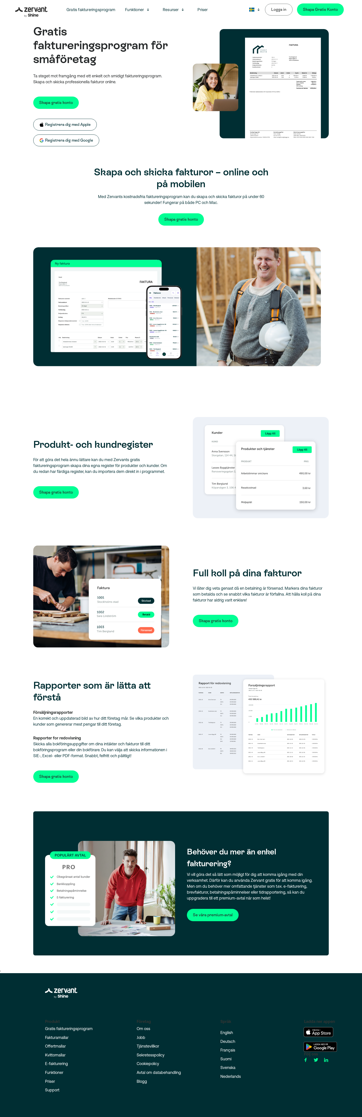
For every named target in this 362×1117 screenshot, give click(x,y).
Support (52, 1090)
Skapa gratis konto (56, 102)
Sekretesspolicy (151, 1055)
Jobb (141, 1037)
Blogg (142, 1081)
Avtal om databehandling (159, 1072)
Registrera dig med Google (69, 140)
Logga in (278, 9)
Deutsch (227, 1041)
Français (227, 1050)
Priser (202, 9)
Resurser (171, 9)
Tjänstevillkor (148, 1046)
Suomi (225, 1059)
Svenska (227, 1067)
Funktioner (134, 9)
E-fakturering (56, 1063)
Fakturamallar (56, 1037)
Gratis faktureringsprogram (90, 9)
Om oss (143, 1028)
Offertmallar (55, 1046)
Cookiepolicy (148, 1063)
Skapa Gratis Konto (320, 9)
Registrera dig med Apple (68, 124)
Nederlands (230, 1076)
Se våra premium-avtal (213, 915)
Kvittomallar (55, 1055)
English (226, 1032)
